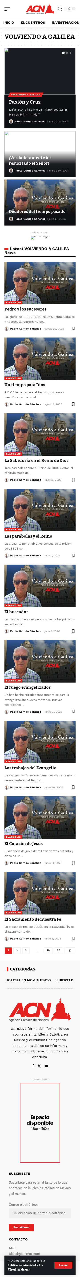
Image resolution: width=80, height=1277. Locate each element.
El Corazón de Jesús (23, 843)
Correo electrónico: (23, 1205)
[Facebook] (33, 1066)
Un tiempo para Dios (24, 384)
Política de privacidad (22, 1265)
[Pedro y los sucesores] (40, 283)
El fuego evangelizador (27, 687)
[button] (63, 1265)
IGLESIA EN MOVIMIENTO (29, 980)
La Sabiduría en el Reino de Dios (36, 460)
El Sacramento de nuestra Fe (32, 919)
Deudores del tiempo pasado (37, 211)
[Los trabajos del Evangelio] (40, 742)
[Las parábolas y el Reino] (40, 510)
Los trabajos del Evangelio (30, 768)
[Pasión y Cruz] (40, 71)
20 (58, 950)
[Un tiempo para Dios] (40, 359)
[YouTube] (46, 1066)
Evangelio (13, 302)
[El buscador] (40, 586)
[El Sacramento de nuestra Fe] (40, 893)
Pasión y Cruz (25, 102)
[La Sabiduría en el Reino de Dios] (40, 434)
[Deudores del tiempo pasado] (40, 202)
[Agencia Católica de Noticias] (40, 9)
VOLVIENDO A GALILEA (25, 94)
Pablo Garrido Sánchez (30, 121)
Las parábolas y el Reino (28, 536)
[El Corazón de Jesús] (40, 817)
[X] (39, 1066)
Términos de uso (19, 1269)
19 (48, 950)
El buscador (16, 612)
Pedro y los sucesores (25, 309)
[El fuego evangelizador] (40, 661)
